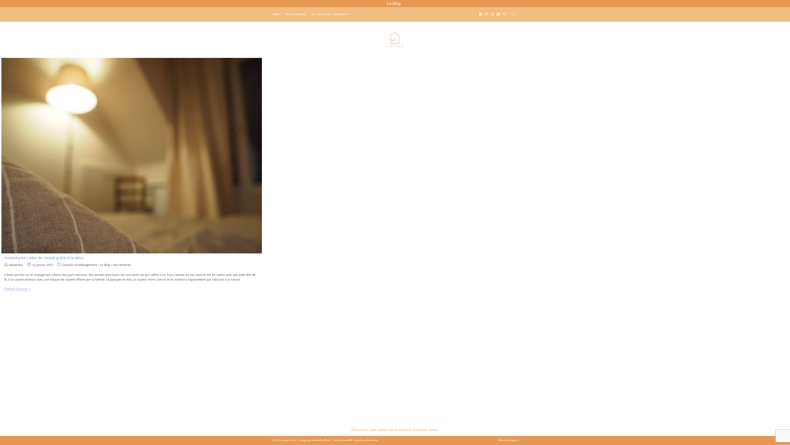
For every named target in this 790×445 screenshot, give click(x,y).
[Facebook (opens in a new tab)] (480, 14)
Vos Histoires (122, 265)
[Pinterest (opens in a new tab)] (486, 14)
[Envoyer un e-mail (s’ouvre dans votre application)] (504, 14)
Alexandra (16, 265)
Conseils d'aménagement (79, 265)
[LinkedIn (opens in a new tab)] (498, 14)
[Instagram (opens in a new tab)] (492, 14)
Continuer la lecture (17, 289)
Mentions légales (508, 440)
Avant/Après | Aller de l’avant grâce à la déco (44, 258)
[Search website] (514, 14)
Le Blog (394, 3)
